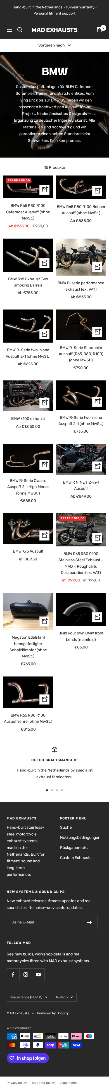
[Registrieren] (89, 922)
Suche (66, 827)
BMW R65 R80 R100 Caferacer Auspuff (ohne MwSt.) (28, 212)
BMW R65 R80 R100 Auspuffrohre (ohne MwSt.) (28, 718)
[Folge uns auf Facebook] (13, 974)
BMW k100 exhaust (28, 418)
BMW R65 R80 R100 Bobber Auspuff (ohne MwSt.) (81, 209)
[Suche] (19, 29)
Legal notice (68, 1083)
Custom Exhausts (75, 857)
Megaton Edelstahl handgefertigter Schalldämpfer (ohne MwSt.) (28, 647)
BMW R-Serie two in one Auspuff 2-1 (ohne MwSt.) (28, 353)
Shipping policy (43, 1083)
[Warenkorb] (99, 29)
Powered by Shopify (53, 1013)
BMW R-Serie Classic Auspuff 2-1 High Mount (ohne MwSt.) (28, 487)
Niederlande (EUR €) (26, 997)
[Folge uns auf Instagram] (25, 974)
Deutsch (61, 997)
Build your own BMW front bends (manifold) (80, 636)
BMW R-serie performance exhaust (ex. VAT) (81, 286)
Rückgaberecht (74, 847)
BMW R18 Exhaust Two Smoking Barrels (28, 282)
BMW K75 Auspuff (28, 551)
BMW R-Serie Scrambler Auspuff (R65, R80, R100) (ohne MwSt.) (81, 354)
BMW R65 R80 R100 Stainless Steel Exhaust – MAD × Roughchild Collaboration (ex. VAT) (80, 563)
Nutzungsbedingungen (80, 837)
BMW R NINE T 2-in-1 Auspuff (81, 485)
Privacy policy (17, 1083)
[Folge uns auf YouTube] (38, 974)
